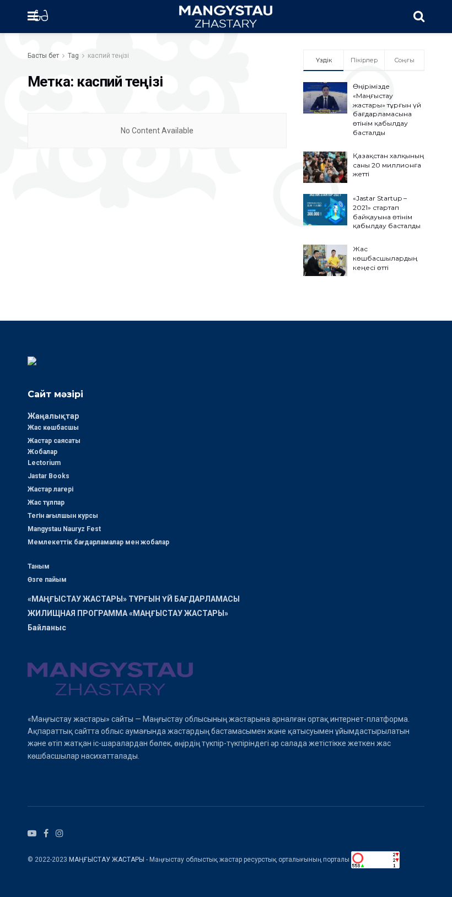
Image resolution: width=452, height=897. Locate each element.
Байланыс (47, 627)
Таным (39, 566)
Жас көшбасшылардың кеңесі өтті (385, 258)
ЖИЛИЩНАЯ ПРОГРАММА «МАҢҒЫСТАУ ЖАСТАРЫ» (128, 613)
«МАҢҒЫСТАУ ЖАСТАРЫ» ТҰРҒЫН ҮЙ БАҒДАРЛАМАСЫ (134, 599)
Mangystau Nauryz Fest (64, 529)
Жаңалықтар (53, 416)
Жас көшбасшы (53, 427)
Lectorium (44, 463)
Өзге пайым (47, 579)
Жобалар (42, 452)
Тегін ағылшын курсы (63, 516)
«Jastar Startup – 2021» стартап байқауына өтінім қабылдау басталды (387, 212)
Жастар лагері (50, 489)
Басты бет (43, 56)
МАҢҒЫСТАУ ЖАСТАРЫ (106, 859)
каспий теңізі (108, 56)
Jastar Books (48, 476)
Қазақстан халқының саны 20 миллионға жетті (388, 165)
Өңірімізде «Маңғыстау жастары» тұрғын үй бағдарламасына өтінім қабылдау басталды (387, 109)
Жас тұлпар (46, 502)
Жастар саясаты (54, 441)
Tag (73, 56)
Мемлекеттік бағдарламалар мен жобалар (98, 542)
